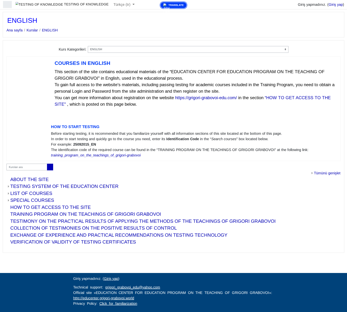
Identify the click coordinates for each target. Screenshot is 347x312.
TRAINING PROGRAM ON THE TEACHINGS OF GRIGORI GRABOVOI (85, 214)
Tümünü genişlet (327, 173)
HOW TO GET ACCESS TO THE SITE (50, 207)
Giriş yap (336, 5)
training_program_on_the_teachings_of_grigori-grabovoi (96, 155)
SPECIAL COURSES (32, 200)
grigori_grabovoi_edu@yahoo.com (132, 287)
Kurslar (32, 30)
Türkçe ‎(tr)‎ (122, 5)
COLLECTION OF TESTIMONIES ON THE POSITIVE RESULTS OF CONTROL (93, 228)
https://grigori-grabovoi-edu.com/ (206, 97)
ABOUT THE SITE (29, 179)
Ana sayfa (15, 30)
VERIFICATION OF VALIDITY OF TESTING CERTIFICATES (73, 242)
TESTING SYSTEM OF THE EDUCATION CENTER (64, 186)
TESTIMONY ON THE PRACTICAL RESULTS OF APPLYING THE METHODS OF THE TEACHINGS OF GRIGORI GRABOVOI (143, 221)
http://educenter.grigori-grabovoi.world (103, 298)
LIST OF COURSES (31, 193)
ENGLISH (50, 30)
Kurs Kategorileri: (72, 49)
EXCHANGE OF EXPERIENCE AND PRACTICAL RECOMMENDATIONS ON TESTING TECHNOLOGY (118, 235)
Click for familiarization (118, 303)
